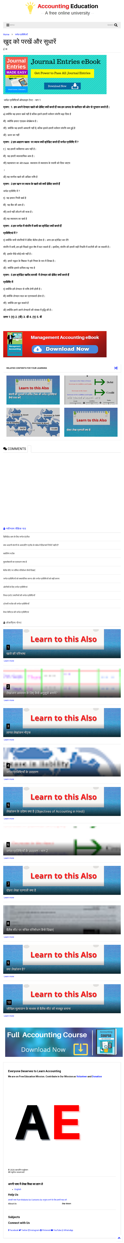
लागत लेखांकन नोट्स (18, 732)
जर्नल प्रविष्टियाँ (21, 34)
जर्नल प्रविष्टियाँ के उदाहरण (21, 429)
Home (6, 34)
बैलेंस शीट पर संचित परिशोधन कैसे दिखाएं (30, 930)
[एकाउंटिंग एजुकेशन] (62, 17)
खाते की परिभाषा (16, 654)
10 (9, 1002)
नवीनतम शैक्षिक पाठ (15, 528)
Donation (97, 1076)
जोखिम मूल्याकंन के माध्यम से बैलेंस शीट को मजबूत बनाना (38, 1009)
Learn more (9, 661)
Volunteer (82, 1076)
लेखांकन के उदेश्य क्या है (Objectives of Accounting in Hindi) (45, 811)
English (18, 1189)
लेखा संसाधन (66, 1204)
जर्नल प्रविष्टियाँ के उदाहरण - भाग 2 (83, 397)
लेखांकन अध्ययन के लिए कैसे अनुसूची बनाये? (31, 693)
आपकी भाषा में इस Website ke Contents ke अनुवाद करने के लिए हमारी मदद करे (37, 1200)
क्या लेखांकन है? (15, 969)
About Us (12, 1204)
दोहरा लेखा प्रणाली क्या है (78, 429)
